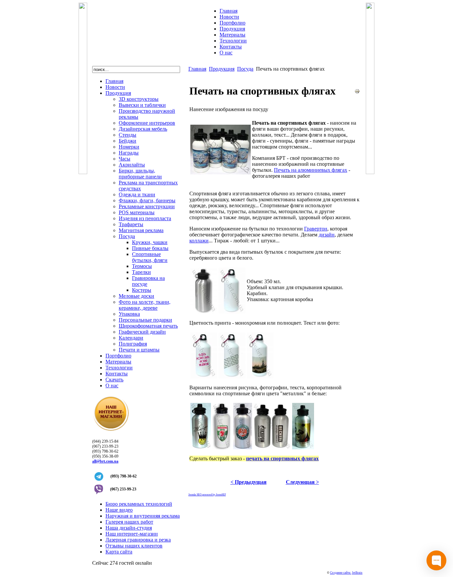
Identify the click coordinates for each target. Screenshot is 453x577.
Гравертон (315, 228)
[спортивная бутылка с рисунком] (200, 447)
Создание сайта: (340, 572)
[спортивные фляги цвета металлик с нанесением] (272, 447)
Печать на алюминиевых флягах (310, 170)
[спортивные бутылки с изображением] (220, 172)
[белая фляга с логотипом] (222, 447)
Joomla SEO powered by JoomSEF (207, 494)
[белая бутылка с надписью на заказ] (203, 376)
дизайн (327, 234)
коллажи (199, 240)
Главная (197, 69)
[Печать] (357, 92)
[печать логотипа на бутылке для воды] (232, 376)
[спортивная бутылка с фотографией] (303, 447)
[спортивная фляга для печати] (232, 312)
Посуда (245, 69)
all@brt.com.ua (105, 461)
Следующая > (302, 482)
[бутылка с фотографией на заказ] (260, 376)
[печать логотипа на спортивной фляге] (242, 447)
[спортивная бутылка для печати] (203, 312)
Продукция (221, 69)
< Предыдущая (248, 482)
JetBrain (357, 572)
